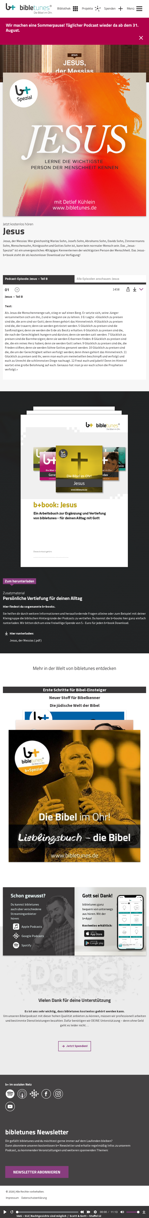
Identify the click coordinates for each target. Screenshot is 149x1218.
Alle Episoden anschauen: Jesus (98, 278)
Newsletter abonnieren (36, 1172)
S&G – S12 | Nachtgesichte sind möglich (41, 1216)
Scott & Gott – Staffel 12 (85, 1216)
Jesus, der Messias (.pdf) (26, 640)
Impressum (12, 1198)
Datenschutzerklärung (34, 1198)
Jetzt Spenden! (77, 1046)
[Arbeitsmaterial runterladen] (74, 488)
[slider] (47, 1212)
